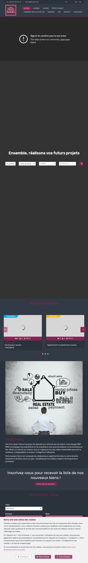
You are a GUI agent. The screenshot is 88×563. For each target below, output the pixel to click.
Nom (48, 514)
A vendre (36, 8)
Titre (7, 505)
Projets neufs (57, 8)
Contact (67, 12)
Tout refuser (44, 557)
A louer (46, 8)
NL (80, 2)
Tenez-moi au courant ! (45, 484)
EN (76, 2)
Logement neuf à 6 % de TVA (34, 12)
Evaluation (78, 12)
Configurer (24, 557)
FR (72, 2)
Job (59, 12)
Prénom (9, 514)
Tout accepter (65, 557)
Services (51, 12)
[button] (47, 164)
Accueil (27, 8)
